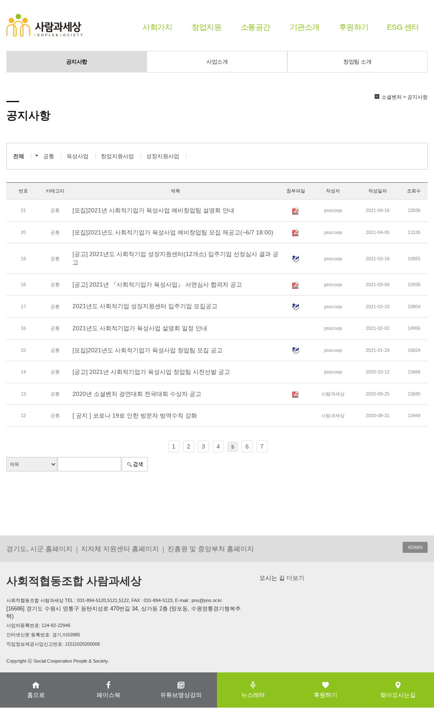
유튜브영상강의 (181, 694)
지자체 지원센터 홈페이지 (120, 548)
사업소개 (217, 62)
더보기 (294, 577)
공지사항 (76, 62)
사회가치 (157, 27)
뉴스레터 (253, 694)
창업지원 (206, 27)
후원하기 (354, 27)
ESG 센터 (403, 27)
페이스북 (108, 694)
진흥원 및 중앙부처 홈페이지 (210, 548)
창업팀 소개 (357, 62)
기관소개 (305, 27)
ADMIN (415, 547)
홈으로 (36, 694)
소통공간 (255, 27)
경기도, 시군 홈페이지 (39, 548)
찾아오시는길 (398, 694)
